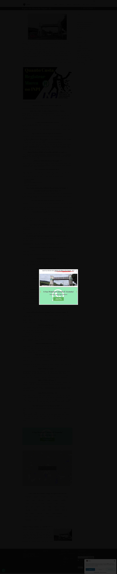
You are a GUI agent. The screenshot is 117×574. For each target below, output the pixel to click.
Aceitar (90, 569)
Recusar (100, 569)
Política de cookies (96, 572)
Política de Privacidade (103, 572)
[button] (114, 561)
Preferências (110, 569)
